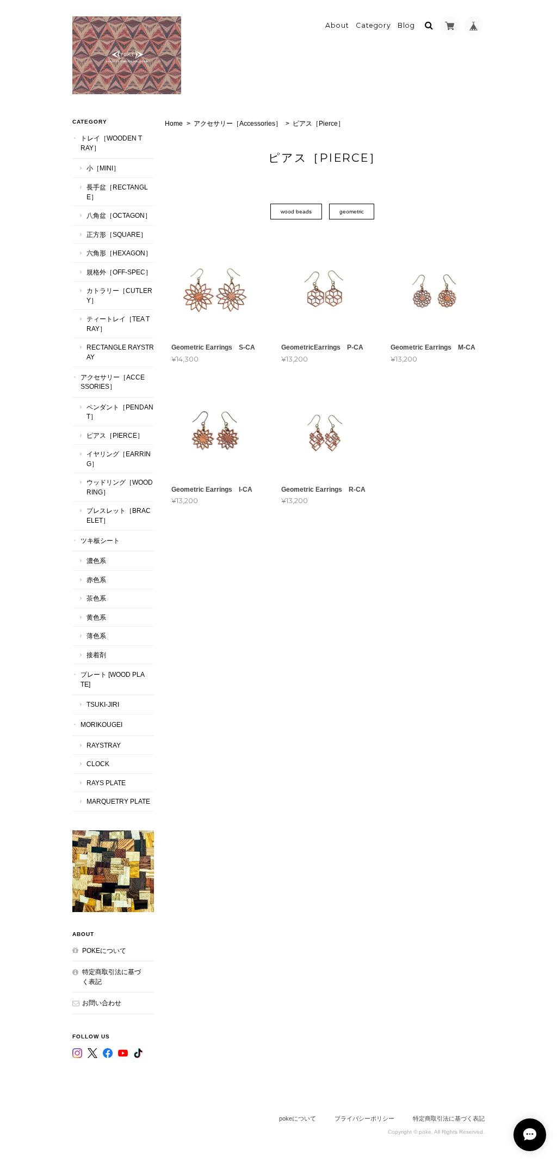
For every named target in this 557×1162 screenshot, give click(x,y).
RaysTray (103, 745)
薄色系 (96, 635)
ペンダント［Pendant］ (119, 411)
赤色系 (96, 579)
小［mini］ (103, 168)
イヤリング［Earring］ (118, 458)
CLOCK (97, 763)
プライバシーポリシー (364, 1118)
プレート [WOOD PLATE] (113, 679)
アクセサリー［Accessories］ (238, 123)
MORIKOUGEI (101, 724)
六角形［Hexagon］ (119, 252)
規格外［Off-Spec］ (119, 272)
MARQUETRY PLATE (118, 801)
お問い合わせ (101, 1002)
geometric (351, 212)
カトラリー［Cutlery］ (119, 295)
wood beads (296, 212)
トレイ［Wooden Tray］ (111, 142)
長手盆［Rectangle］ (117, 192)
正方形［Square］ (116, 234)
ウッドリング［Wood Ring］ (119, 487)
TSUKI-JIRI (102, 704)
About (337, 25)
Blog (406, 25)
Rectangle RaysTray (120, 352)
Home (174, 123)
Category (373, 25)
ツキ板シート (100, 540)
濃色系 (96, 560)
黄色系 (96, 617)
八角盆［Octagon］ (118, 215)
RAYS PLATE (106, 782)
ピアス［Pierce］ (115, 435)
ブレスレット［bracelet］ (118, 515)
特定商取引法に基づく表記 (111, 976)
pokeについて (104, 950)
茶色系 (96, 598)
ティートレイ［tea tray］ (118, 323)
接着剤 (96, 654)
